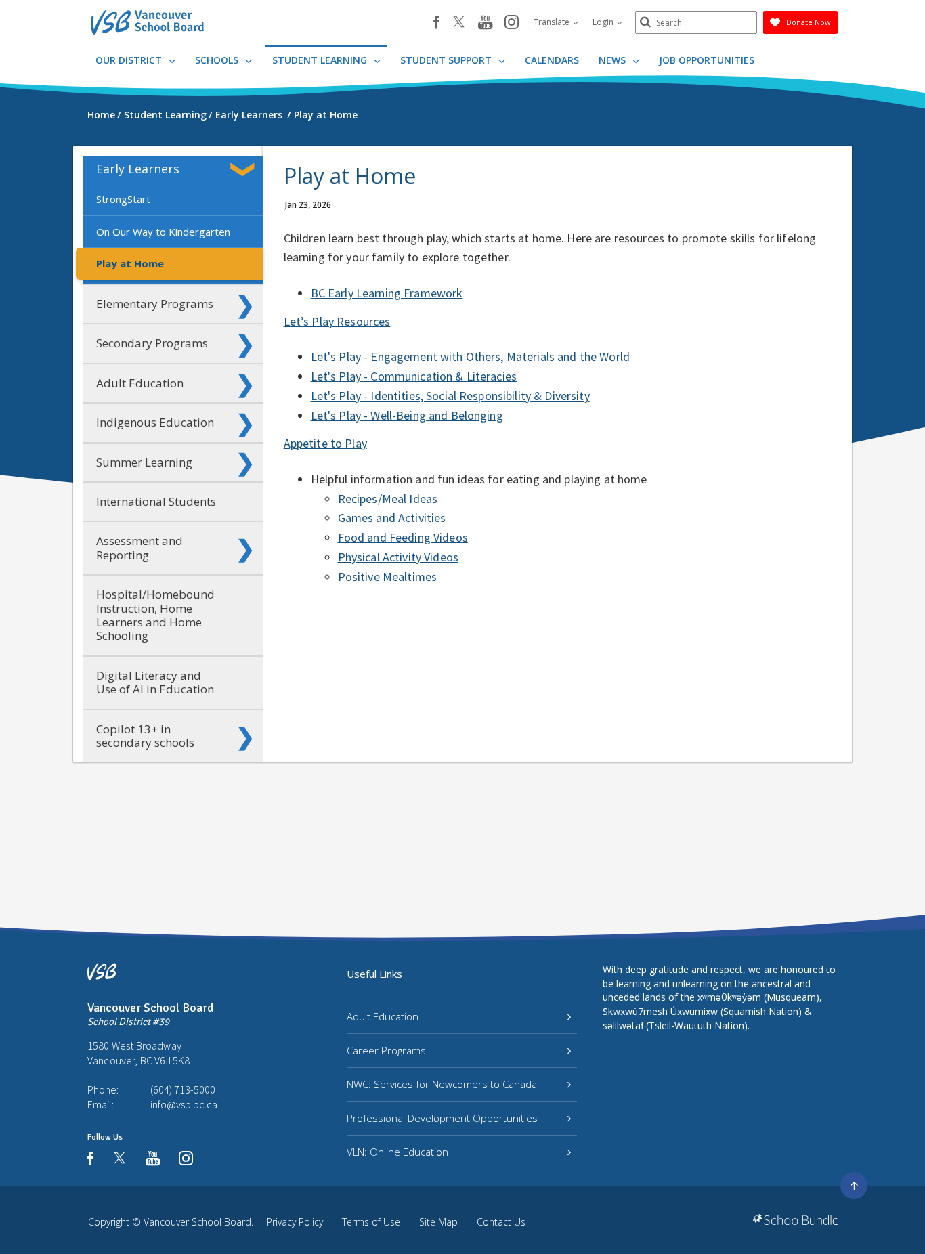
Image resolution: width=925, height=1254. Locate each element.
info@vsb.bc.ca (183, 1104)
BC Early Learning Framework (387, 293)
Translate (553, 22)
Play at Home (130, 263)
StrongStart (123, 199)
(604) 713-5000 (182, 1089)
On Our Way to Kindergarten (163, 231)
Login (604, 22)
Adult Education (140, 383)
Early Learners (137, 168)
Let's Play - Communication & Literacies (414, 376)
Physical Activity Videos (398, 557)
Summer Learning (144, 462)
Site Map (438, 1221)
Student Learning (321, 59)
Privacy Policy (295, 1221)
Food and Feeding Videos (403, 537)
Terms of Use (371, 1221)
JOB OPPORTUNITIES (706, 59)
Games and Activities (392, 517)
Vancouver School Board (197, 1221)
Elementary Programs (154, 303)
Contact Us (501, 1221)
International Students (156, 501)
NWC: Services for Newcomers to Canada (442, 1084)
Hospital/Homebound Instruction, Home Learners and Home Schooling (155, 614)
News (613, 59)
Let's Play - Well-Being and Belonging (407, 415)
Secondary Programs (152, 343)
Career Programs (386, 1050)
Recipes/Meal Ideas (388, 498)
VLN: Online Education (397, 1152)
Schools (218, 59)
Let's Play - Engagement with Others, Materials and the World (470, 356)
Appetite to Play (325, 443)
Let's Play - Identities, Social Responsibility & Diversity (450, 396)
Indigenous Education (155, 422)
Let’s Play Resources (337, 321)
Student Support (447, 59)
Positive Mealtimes (387, 576)
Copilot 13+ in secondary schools (145, 735)
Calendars (552, 59)
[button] (245, 169)
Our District (130, 59)
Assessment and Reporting (139, 547)
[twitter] (459, 23)
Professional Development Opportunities (442, 1118)
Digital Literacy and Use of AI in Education (155, 682)
